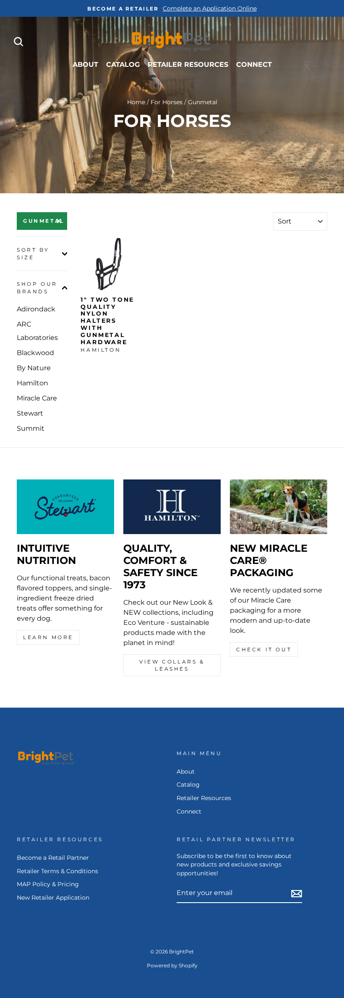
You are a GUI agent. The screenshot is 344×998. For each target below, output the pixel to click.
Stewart (30, 413)
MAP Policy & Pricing (48, 884)
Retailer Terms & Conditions (57, 871)
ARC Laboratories (37, 331)
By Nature (34, 368)
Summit (30, 428)
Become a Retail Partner (53, 857)
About (85, 64)
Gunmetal (44, 221)
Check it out (264, 649)
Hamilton (32, 383)
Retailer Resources (188, 64)
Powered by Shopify (172, 965)
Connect (254, 64)
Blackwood (35, 353)
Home (136, 102)
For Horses (166, 102)
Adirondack (36, 309)
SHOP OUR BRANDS (37, 288)
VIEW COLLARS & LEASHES (171, 665)
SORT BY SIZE (33, 254)
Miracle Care (37, 398)
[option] (172, 8)
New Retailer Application (53, 897)
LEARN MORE (48, 637)
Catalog (123, 64)
